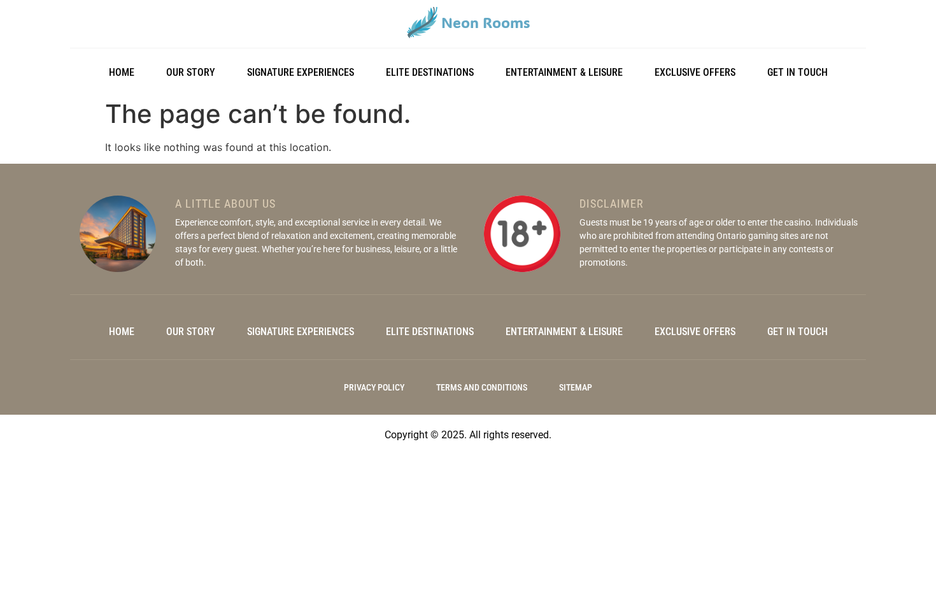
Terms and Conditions (481, 387)
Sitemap (575, 387)
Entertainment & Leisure (564, 72)
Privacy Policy (374, 387)
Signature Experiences (300, 72)
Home (121, 72)
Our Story (190, 72)
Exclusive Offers (695, 72)
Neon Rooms (485, 22)
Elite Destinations (430, 72)
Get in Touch (797, 72)
